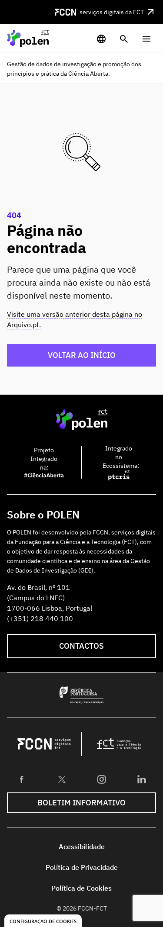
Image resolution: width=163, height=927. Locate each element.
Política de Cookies (81, 888)
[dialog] (43, 920)
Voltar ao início (82, 355)
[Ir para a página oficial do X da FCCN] (61, 779)
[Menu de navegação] (146, 38)
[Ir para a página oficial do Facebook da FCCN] (21, 779)
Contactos (81, 646)
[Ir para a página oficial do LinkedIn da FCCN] (141, 779)
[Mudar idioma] (101, 38)
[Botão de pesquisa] (123, 38)
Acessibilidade (82, 846)
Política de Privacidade (82, 867)
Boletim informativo (81, 803)
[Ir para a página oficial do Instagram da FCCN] (101, 779)
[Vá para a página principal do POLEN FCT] (28, 38)
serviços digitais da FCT (112, 12)
